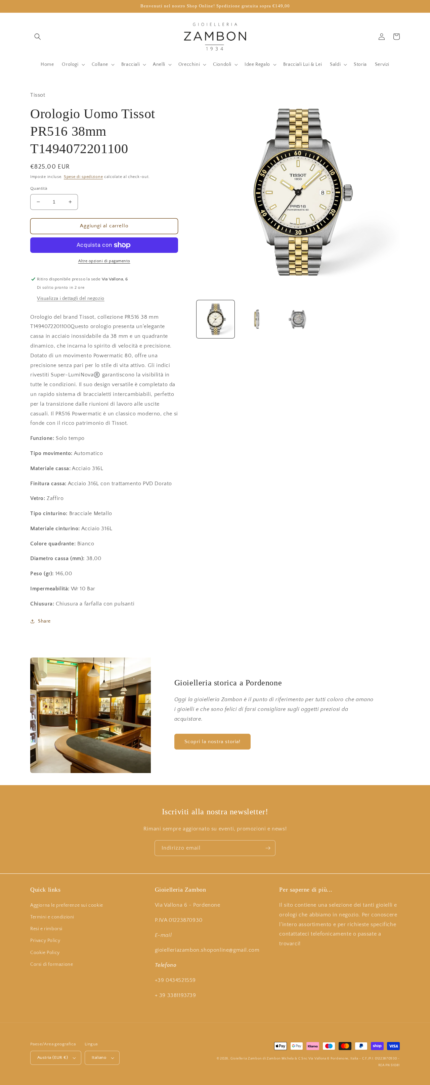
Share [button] (44, 621)
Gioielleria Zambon (246, 1058)
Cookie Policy (45, 952)
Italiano (99, 1057)
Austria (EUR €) (52, 1057)
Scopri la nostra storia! (212, 741)
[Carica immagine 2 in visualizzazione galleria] (257, 319)
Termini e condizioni (52, 917)
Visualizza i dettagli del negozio (70, 298)
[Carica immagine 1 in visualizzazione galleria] (215, 319)
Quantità (38, 188)
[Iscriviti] (267, 848)
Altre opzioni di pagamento (104, 261)
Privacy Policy (45, 940)
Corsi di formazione (51, 964)
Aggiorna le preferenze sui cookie (66, 905)
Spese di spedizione (83, 177)
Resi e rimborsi (46, 929)
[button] (37, 36)
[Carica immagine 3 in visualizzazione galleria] (298, 319)
